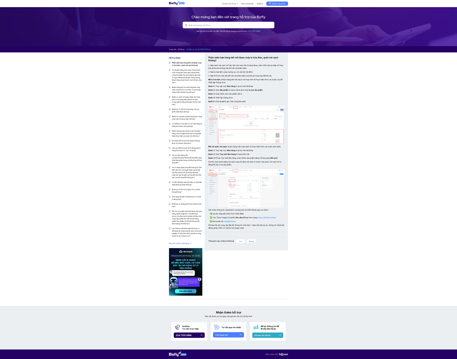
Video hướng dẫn (247, 3)
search (186, 25)
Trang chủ (173, 49)
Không (251, 241)
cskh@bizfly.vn (230, 221)
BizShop (181, 49)
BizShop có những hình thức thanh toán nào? (186, 205)
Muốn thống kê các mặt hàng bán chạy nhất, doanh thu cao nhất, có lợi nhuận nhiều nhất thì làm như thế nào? (186, 89)
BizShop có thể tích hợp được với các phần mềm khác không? (185, 110)
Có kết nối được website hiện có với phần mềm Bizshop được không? (187, 183)
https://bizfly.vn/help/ (267, 217)
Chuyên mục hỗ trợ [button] (229, 3)
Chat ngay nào (221, 335)
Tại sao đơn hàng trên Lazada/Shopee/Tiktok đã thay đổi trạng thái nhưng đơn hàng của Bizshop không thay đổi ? (187, 159)
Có (240, 241)
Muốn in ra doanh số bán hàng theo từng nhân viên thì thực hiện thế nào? (187, 117)
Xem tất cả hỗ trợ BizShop (179, 243)
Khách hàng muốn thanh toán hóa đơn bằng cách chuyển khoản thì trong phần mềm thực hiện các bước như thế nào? (186, 133)
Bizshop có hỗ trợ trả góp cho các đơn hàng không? (186, 190)
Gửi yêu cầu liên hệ (262, 335)
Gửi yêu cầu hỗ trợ (278, 4)
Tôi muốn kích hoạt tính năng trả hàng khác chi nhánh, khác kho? (186, 142)
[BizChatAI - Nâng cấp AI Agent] (185, 272)
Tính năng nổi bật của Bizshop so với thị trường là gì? (186, 197)
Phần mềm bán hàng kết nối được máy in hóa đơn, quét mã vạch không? (186, 64)
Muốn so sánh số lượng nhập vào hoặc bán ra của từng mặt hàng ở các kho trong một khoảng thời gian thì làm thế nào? (186, 100)
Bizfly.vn (260, 3)
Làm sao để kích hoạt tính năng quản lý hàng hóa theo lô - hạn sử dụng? (186, 149)
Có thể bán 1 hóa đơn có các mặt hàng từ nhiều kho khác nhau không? (187, 125)
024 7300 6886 (254, 31)
